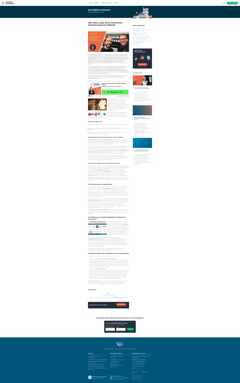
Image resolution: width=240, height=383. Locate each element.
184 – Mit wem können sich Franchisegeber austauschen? (142, 88)
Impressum (134, 371)
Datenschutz (112, 366)
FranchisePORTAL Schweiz (138, 364)
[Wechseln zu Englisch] (140, 379)
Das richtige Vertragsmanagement (95, 366)
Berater (116, 2)
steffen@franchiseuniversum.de (120, 297)
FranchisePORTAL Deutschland (138, 361)
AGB (133, 373)
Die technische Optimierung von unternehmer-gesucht (139, 34)
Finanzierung (113, 358)
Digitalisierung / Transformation (117, 365)
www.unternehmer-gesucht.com (108, 295)
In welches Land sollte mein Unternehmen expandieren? (141, 150)
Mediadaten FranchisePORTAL (138, 359)
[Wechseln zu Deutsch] (137, 379)
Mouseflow (108, 293)
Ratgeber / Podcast (107, 2)
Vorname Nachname (110, 326)
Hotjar (108, 292)
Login (224, 3)
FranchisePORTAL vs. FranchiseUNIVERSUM (97, 359)
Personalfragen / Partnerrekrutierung (118, 359)
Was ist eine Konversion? (138, 28)
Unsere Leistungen (94, 2)
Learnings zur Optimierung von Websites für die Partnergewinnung (142, 41)
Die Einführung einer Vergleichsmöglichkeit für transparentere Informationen (142, 38)
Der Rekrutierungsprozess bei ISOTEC (96, 364)
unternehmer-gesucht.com (113, 100)
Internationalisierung (114, 361)
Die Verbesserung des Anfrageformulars (141, 36)
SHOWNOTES (136, 44)
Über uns (134, 368)
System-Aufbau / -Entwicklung (116, 356)
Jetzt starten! (232, 3)
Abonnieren (121, 304)
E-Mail (117, 326)
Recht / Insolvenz (113, 363)
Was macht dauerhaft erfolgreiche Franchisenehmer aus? (142, 118)
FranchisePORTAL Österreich (138, 363)
